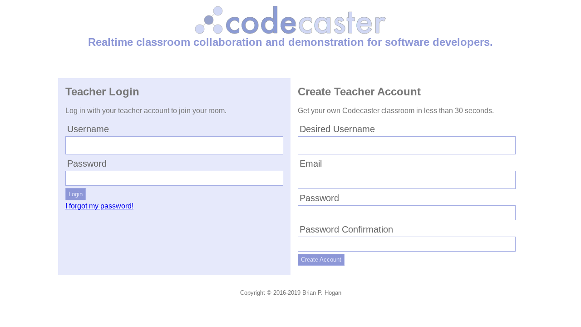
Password (87, 163)
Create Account (321, 259)
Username (88, 129)
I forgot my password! (99, 206)
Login (76, 194)
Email (311, 163)
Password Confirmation (346, 229)
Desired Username (337, 129)
